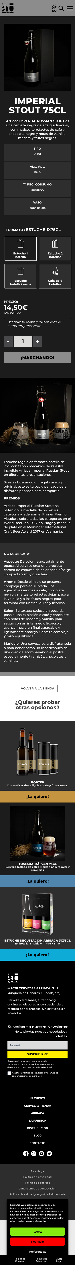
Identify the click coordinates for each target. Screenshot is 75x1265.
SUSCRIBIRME (37, 1054)
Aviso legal (38, 1171)
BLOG (37, 1135)
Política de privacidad (37, 1177)
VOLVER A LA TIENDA (37, 688)
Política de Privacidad (41, 1259)
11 (51, 447)
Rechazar (37, 1241)
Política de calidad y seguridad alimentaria (38, 1194)
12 (54, 447)
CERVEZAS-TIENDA (37, 1105)
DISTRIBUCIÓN (37, 1128)
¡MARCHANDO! (37, 357)
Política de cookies (37, 1182)
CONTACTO (37, 1143)
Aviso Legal (59, 1259)
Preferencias (37, 1251)
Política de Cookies (19, 1259)
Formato (14, 230)
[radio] (55, 276)
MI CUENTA (38, 1098)
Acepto (38, 1231)
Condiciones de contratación (37, 1188)
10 (48, 447)
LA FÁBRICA (37, 1120)
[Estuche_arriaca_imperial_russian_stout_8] (37, 451)
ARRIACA (37, 1113)
